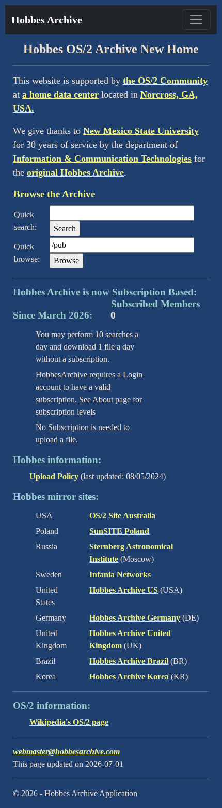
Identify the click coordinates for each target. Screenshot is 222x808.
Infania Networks (120, 574)
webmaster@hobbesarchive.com (66, 751)
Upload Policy (53, 476)
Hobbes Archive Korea (129, 676)
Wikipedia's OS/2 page (68, 722)
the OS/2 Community (165, 80)
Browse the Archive (54, 193)
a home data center (60, 94)
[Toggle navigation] (196, 19)
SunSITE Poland (119, 531)
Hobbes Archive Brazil (128, 661)
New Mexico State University (141, 130)
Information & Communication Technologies (102, 158)
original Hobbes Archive (75, 172)
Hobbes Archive (46, 19)
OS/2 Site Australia (122, 515)
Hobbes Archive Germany (134, 617)
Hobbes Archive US (123, 589)
